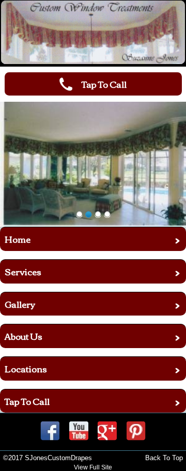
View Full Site (93, 467)
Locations (26, 368)
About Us (23, 336)
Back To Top (164, 458)
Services (23, 271)
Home (17, 239)
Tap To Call (27, 401)
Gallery (20, 304)
